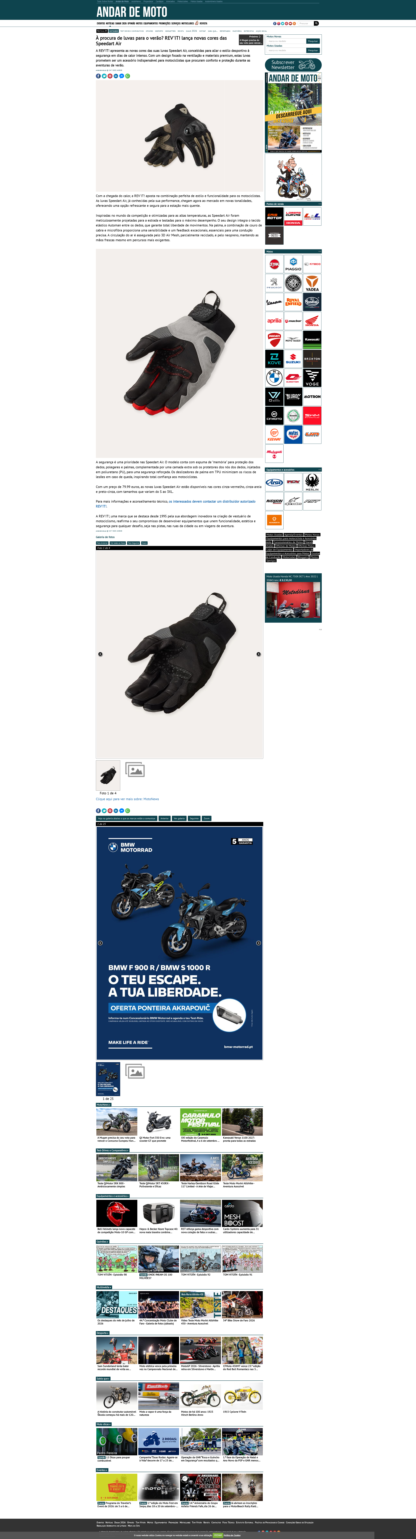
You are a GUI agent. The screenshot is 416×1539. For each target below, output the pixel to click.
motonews (113, 30)
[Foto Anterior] (129, 654)
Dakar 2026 (121, 23)
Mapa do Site (134, 1525)
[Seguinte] (229, 943)
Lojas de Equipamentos (279, 549)
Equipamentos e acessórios (112, 1196)
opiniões (149, 30)
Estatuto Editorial (244, 1522)
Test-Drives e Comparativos (112, 1150)
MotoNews (103, 1104)
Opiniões (102, 1241)
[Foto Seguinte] (229, 654)
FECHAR (218, 1535)
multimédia (237, 30)
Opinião (131, 23)
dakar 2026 (191, 30)
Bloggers (303, 557)
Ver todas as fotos (117, 543)
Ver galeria (179, 818)
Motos (150, 1522)
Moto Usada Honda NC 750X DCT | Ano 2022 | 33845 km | (292, 578)
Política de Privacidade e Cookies (269, 1522)
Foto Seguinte (133, 543)
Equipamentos (161, 1522)
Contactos (216, 1522)
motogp (202, 30)
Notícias (109, 1522)
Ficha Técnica (228, 1522)
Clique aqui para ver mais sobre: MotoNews (127, 799)
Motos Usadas (274, 534)
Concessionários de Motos (288, 542)
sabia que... (213, 30)
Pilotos (314, 557)
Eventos (101, 23)
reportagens (225, 30)
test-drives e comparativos (132, 30)
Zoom (144, 543)
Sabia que (102, 1378)
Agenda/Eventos (293, 534)
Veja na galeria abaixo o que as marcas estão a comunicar (126, 818)
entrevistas (249, 30)
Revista (203, 23)
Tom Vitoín (141, 1522)
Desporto (102, 1332)
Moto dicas (103, 1424)
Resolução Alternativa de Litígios (111, 1525)
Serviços (271, 560)
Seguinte (194, 818)
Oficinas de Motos (286, 545)
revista (181, 30)
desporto (159, 30)
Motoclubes (188, 23)
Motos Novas (312, 534)
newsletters (170, 30)
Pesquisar (313, 41)
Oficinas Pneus (306, 545)
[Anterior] (129, 943)
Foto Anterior (102, 543)
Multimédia (103, 1287)
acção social (261, 30)
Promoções (164, 23)
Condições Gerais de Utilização (299, 1522)
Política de (232, 1535)
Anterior (165, 818)
